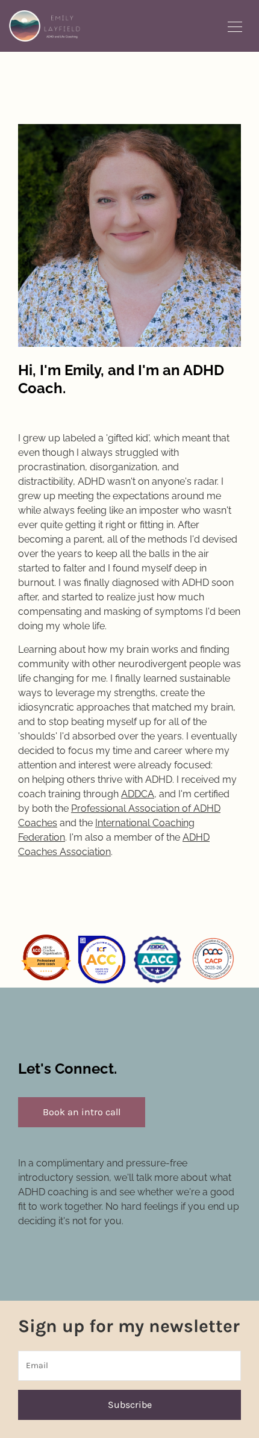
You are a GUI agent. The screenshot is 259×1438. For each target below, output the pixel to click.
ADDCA (137, 794)
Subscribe (130, 1404)
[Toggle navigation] (235, 26)
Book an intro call (81, 1112)
